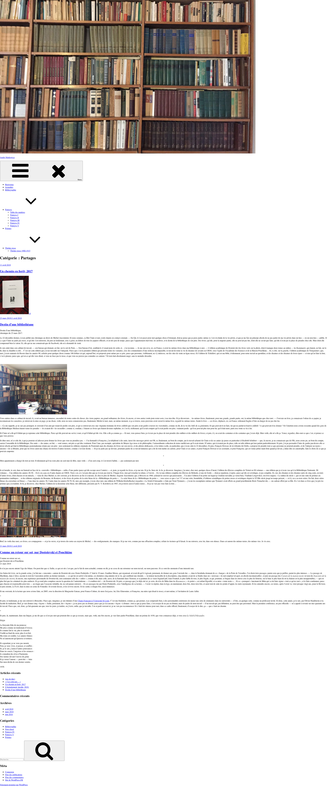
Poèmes (8, 228)
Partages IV (15, 223)
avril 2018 (9, 709)
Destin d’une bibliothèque (17, 324)
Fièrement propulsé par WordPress (14, 784)
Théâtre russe (10, 248)
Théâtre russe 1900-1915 (20, 250)
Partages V (14, 225)
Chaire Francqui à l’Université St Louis (93, 600)
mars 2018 (9, 711)
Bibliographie (10, 189)
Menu (80, 180)
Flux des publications (13, 774)
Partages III (14, 220)
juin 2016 (9, 714)
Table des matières (17, 212)
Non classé (9, 729)
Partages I (14, 215)
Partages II (14, 217)
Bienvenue (9, 184)
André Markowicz (7, 157)
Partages (8, 209)
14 (30, 313)
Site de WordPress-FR (14, 780)
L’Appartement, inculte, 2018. (17, 687)
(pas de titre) (10, 679)
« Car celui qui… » (13, 681)
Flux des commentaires (14, 777)
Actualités (9, 187)
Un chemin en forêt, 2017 (16, 271)
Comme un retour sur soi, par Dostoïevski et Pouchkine (36, 552)
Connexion (9, 772)
